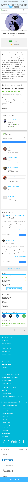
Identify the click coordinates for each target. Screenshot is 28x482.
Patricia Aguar (11, 196)
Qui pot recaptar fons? (7, 357)
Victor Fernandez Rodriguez (14, 177)
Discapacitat (5, 416)
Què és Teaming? (6, 343)
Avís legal (4, 367)
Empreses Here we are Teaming (10, 377)
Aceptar (11, 7)
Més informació (9, 5)
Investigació (5, 430)
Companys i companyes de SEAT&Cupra (12, 396)
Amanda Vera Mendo (13, 157)
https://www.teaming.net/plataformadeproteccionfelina (13, 324)
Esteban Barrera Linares (13, 186)
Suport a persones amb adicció (9, 405)
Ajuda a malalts (6, 408)
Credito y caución (6, 393)
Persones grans (6, 433)
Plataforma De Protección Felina (15, 119)
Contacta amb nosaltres (8, 370)
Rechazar (17, 7)
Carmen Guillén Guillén (13, 167)
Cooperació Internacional (8, 411)
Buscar (14, 142)
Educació (4, 419)
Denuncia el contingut (20, 330)
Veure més (14, 207)
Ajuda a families (6, 422)
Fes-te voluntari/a (6, 383)
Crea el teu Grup (6, 351)
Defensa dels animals (7, 413)
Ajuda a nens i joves (7, 425)
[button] (25, 277)
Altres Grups (5, 436)
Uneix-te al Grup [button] (14, 479)
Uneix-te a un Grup (6, 354)
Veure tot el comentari (19, 230)
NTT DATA (5, 390)
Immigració (5, 428)
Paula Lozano (11, 147)
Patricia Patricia (10, 240)
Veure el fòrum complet (14, 268)
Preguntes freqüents (7, 364)
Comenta (22, 235)
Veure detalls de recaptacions (14, 288)
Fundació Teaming (6, 341)
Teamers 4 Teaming (7, 380)
